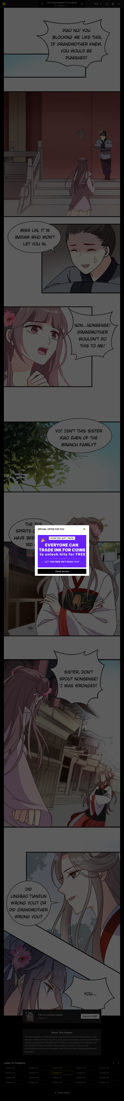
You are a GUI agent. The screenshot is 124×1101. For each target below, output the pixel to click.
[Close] (84, 529)
